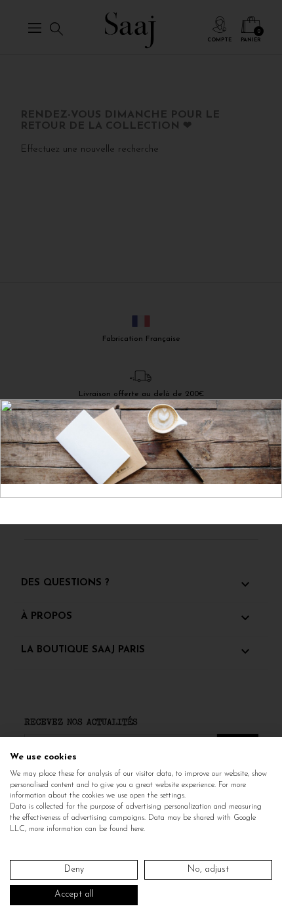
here (137, 829)
